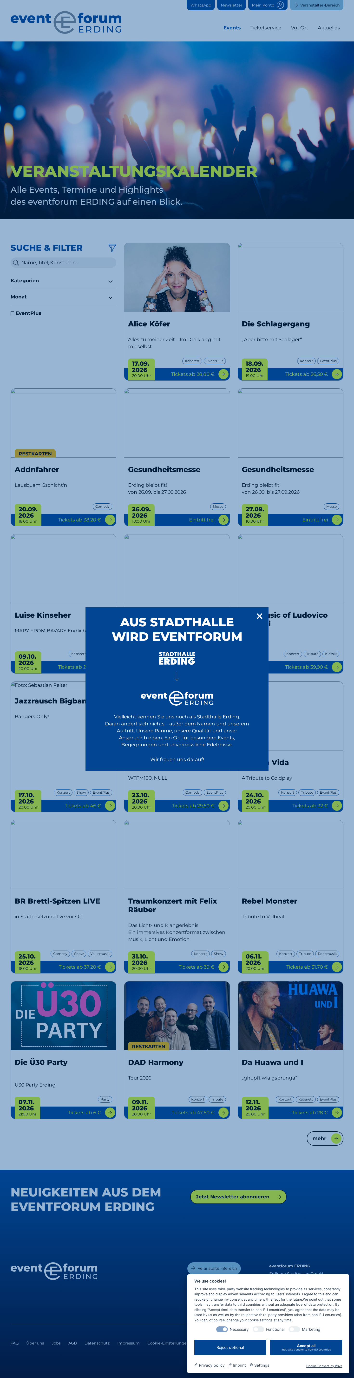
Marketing (311, 1329)
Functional (275, 1329)
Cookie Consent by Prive (324, 1366)
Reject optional (230, 1347)
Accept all (306, 1347)
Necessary (239, 1329)
